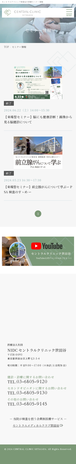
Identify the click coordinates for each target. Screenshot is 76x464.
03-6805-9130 (32, 392)
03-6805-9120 (32, 381)
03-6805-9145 (32, 404)
